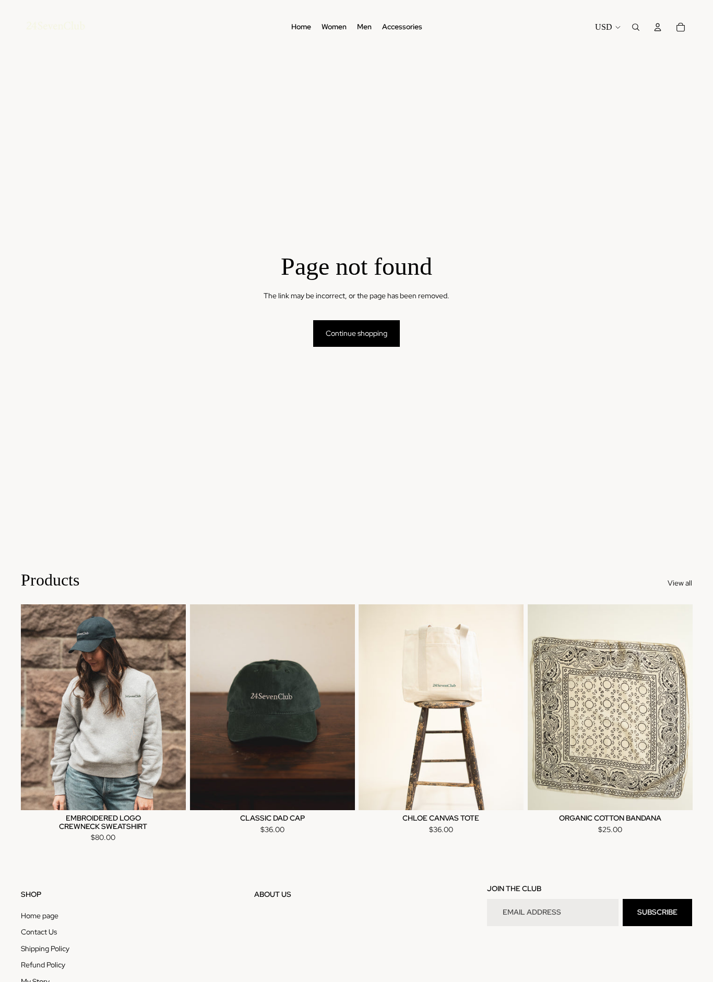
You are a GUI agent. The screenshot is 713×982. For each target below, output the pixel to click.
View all (680, 583)
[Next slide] (170, 707)
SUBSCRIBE (657, 912)
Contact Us (39, 932)
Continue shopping (356, 333)
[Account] (657, 27)
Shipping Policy (45, 948)
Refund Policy (43, 964)
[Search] (635, 27)
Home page (39, 915)
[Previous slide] (36, 707)
